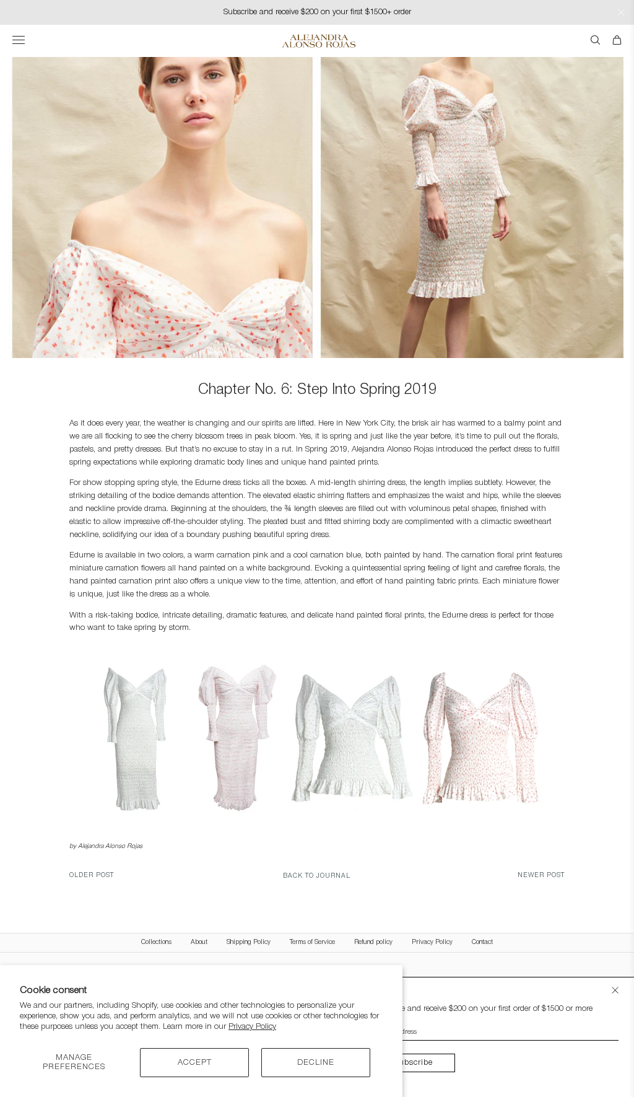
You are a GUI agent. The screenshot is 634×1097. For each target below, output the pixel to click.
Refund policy (373, 942)
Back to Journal (316, 876)
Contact (482, 942)
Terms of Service (312, 942)
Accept (195, 1062)
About (199, 942)
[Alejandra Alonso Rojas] (317, 41)
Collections (156, 942)
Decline (315, 1062)
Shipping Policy (249, 942)
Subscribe (413, 1062)
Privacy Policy (252, 1026)
